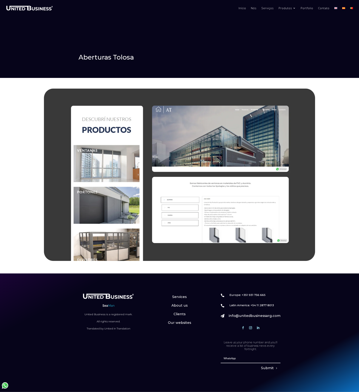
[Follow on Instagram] (251, 328)
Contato (323, 8)
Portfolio (307, 8)
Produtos (285, 8)
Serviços (267, 8)
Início (242, 8)
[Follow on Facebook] (243, 328)
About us (179, 305)
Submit (267, 368)
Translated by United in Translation (108, 328)
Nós (254, 8)
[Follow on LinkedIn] (258, 328)
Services (179, 297)
